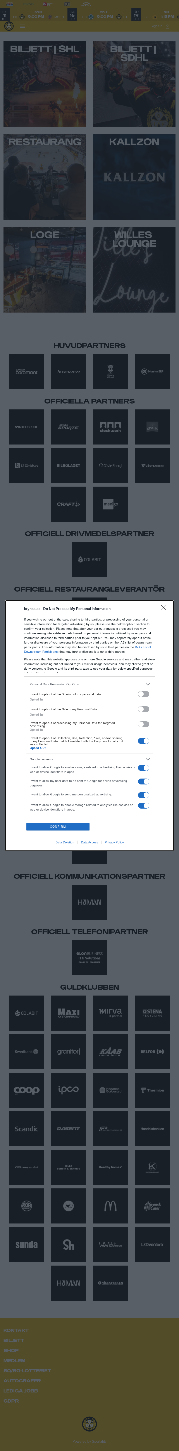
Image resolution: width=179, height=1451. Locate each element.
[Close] (165, 609)
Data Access (89, 842)
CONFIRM (58, 826)
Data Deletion (64, 842)
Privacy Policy (114, 842)
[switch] (143, 694)
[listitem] (89, 684)
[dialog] (89, 726)
